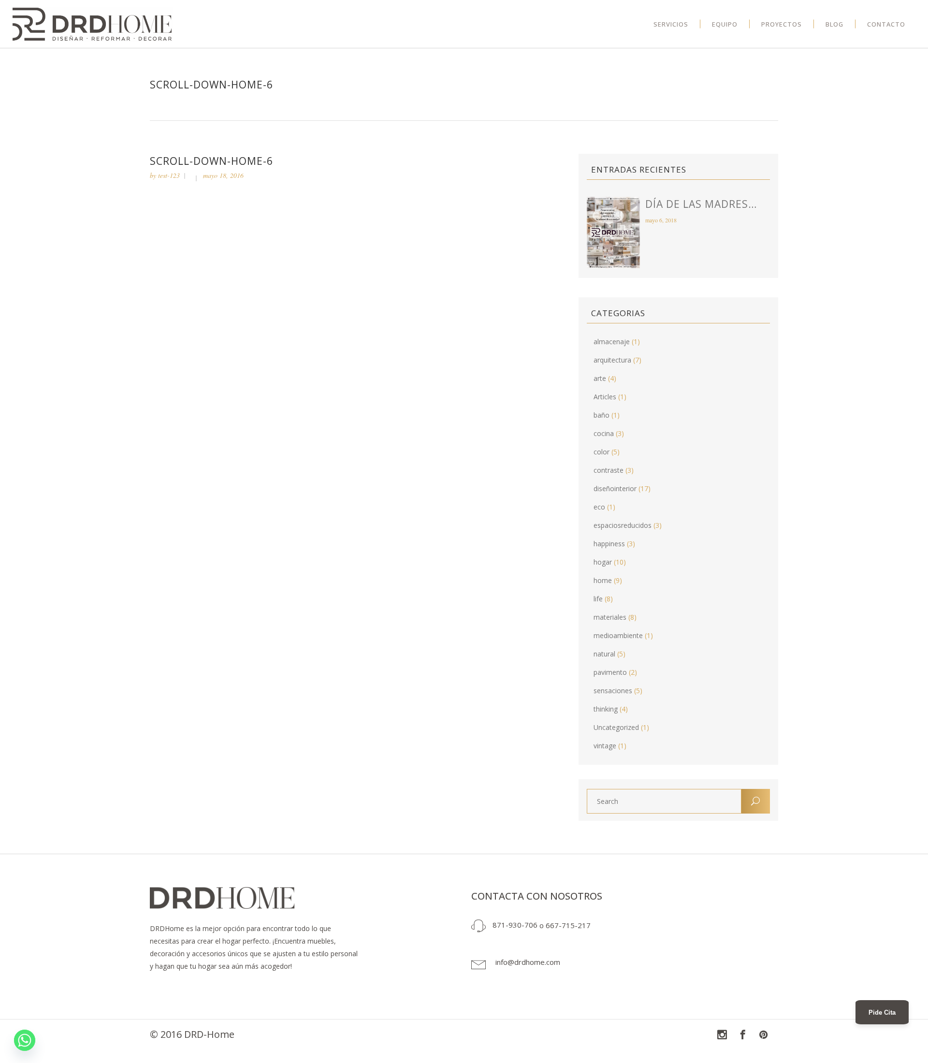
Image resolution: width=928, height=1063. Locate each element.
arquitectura (612, 359)
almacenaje (612, 341)
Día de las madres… (701, 204)
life (598, 598)
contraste (609, 470)
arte (600, 378)
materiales (610, 617)
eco (599, 506)
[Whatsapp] (24, 1040)
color (601, 451)
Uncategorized (616, 727)
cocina (604, 433)
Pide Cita (882, 1012)
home (603, 580)
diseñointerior (615, 488)
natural (604, 653)
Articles (605, 396)
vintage (605, 745)
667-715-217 (568, 925)
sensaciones (613, 690)
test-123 (169, 175)
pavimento (610, 672)
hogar (603, 562)
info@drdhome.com (527, 962)
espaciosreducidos (623, 525)
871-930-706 (515, 925)
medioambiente (618, 635)
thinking (606, 709)
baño (601, 415)
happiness (609, 543)
